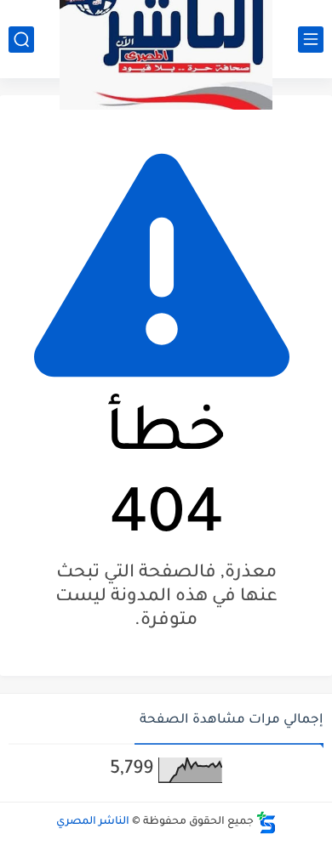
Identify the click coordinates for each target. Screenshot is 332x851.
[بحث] (21, 39)
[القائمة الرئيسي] (310, 39)
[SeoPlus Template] (266, 822)
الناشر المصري (92, 822)
